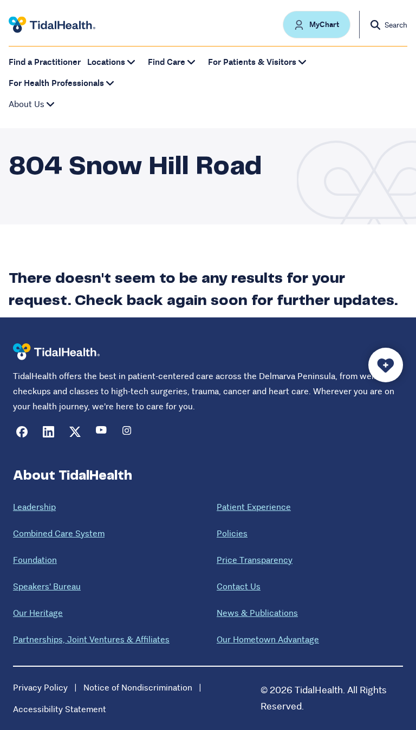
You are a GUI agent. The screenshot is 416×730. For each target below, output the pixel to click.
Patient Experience (254, 507)
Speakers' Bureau (47, 586)
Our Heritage (38, 613)
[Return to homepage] (56, 351)
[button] (316, 24)
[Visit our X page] (75, 432)
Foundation (35, 560)
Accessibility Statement (59, 709)
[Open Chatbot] (385, 365)
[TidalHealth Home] (52, 25)
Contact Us (239, 586)
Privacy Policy (40, 687)
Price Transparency (254, 560)
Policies (232, 533)
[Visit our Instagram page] (128, 432)
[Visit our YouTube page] (101, 432)
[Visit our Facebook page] (22, 432)
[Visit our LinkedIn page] (48, 432)
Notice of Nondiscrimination (137, 687)
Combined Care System (59, 533)
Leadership (34, 507)
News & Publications (257, 613)
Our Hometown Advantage (268, 639)
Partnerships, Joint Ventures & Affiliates (91, 639)
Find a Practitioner (45, 62)
